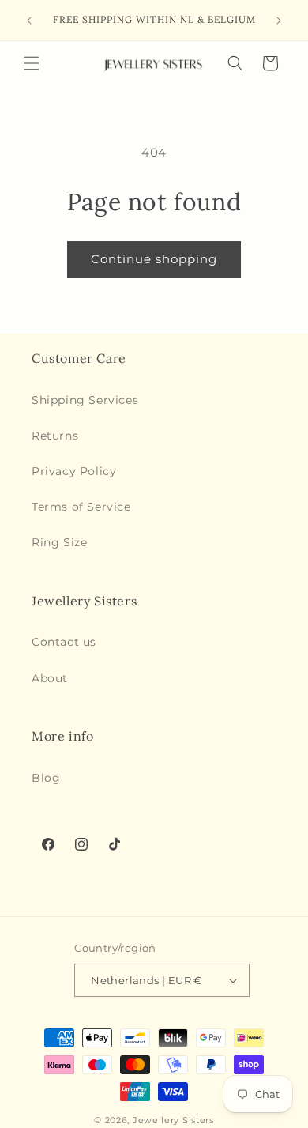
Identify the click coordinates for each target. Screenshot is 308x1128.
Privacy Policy (74, 471)
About (50, 678)
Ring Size (59, 542)
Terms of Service (81, 507)
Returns (55, 435)
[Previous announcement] (29, 20)
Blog (46, 778)
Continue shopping (154, 258)
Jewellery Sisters (173, 1120)
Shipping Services (85, 400)
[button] (31, 63)
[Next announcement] (278, 20)
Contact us (64, 642)
